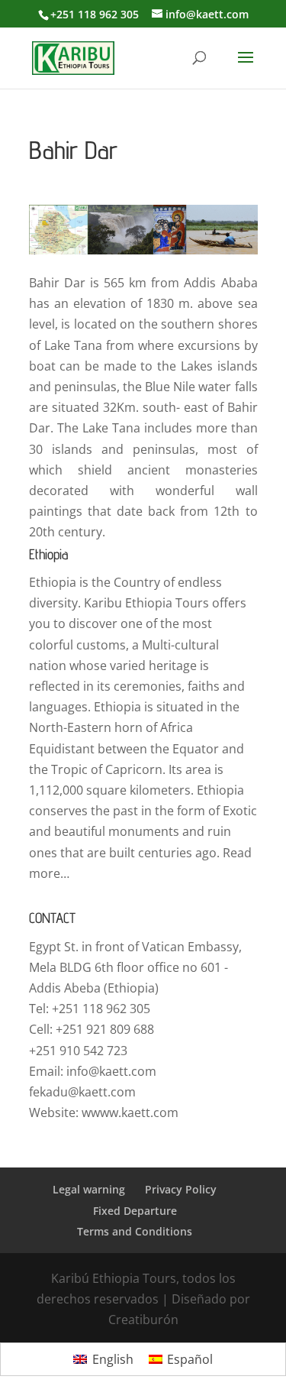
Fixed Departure (135, 1210)
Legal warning (89, 1189)
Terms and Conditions (134, 1231)
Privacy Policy (181, 1189)
